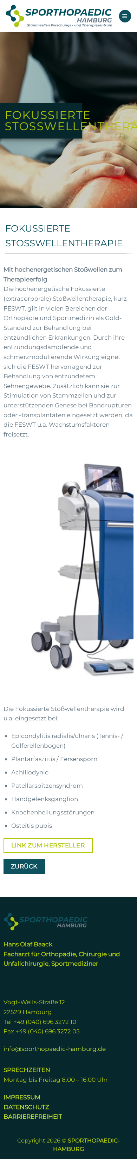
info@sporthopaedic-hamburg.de (55, 1048)
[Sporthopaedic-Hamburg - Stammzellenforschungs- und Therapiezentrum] (59, 16)
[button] (125, 16)
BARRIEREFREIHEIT (33, 1116)
